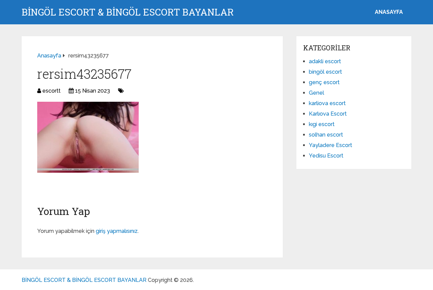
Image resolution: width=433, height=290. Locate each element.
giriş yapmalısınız (117, 231)
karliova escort (327, 103)
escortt (51, 91)
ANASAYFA (389, 12)
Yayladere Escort (330, 145)
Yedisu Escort (326, 155)
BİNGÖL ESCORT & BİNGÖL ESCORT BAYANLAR (128, 12)
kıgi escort (322, 124)
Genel (316, 93)
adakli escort (325, 61)
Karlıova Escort (328, 114)
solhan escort (326, 134)
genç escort (324, 82)
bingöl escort (325, 72)
